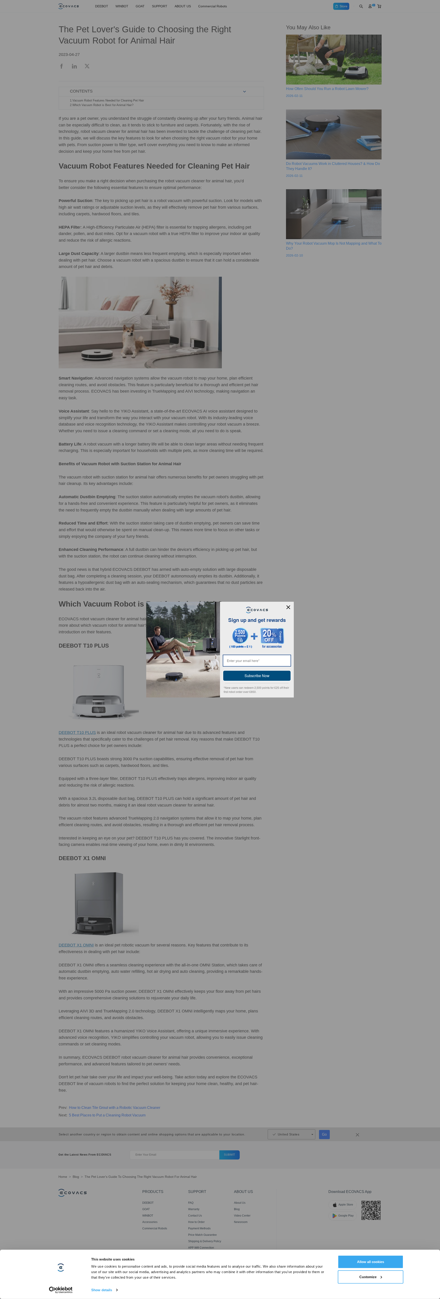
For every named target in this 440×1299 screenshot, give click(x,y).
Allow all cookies (370, 1262)
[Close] (288, 607)
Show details (101, 1290)
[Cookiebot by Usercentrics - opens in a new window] (61, 1290)
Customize (368, 1277)
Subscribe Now (257, 675)
